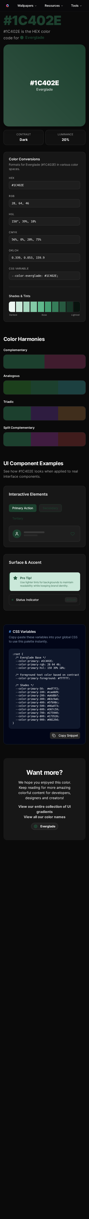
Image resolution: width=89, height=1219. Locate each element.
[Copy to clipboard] (76, 185)
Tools (75, 5)
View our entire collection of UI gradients (44, 809)
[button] (12, 307)
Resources (52, 5)
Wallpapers (25, 5)
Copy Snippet (68, 735)
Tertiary (17, 518)
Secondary (50, 508)
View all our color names (44, 817)
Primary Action (22, 508)
